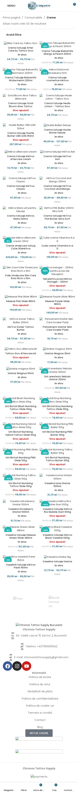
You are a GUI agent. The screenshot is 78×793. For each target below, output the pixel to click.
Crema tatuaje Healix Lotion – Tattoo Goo (57, 105)
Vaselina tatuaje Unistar (57, 561)
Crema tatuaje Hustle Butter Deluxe (57, 131)
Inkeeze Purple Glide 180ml (57, 303)
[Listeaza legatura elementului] (39, 636)
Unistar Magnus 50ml (21, 373)
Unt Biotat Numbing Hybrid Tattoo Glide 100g (20, 433)
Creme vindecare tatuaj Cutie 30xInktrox (20, 247)
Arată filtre (14, 34)
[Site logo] (39, 5)
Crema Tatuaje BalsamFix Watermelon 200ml (20, 79)
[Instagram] (17, 666)
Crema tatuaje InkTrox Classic (20, 187)
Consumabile (33, 17)
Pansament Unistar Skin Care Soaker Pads (57, 328)
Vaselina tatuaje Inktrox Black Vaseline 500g (57, 536)
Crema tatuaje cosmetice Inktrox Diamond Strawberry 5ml (57, 80)
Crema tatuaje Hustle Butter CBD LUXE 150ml (20, 134)
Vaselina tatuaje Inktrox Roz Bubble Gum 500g (57, 510)
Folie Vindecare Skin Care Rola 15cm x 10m (20, 277)
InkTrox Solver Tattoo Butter (21, 328)
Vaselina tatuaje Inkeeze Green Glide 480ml (20, 536)
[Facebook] (7, 666)
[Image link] (39, 625)
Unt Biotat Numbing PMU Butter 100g (57, 433)
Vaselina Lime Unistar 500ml (57, 485)
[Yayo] (18, 601)
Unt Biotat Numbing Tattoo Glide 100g (21, 485)
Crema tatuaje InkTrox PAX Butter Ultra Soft (57, 217)
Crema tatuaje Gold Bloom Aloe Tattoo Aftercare (20, 106)
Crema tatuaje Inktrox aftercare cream (20, 158)
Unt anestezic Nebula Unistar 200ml (57, 378)
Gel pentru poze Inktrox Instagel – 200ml (57, 280)
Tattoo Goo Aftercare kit (20, 353)
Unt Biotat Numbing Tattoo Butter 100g (57, 459)
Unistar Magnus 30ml (57, 353)
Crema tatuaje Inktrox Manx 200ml (20, 217)
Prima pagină (11, 17)
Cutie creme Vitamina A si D (57, 247)
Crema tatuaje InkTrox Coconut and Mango (57, 187)
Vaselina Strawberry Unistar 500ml (20, 510)
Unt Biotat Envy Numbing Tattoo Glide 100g (57, 408)
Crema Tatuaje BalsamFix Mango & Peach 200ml (57, 52)
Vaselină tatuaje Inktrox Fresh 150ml (20, 566)
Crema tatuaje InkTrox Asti (57, 158)
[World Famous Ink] (54, 601)
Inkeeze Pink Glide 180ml (20, 301)
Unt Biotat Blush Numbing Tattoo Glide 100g (20, 408)
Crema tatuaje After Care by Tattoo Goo (20, 49)
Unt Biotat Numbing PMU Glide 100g (21, 459)
